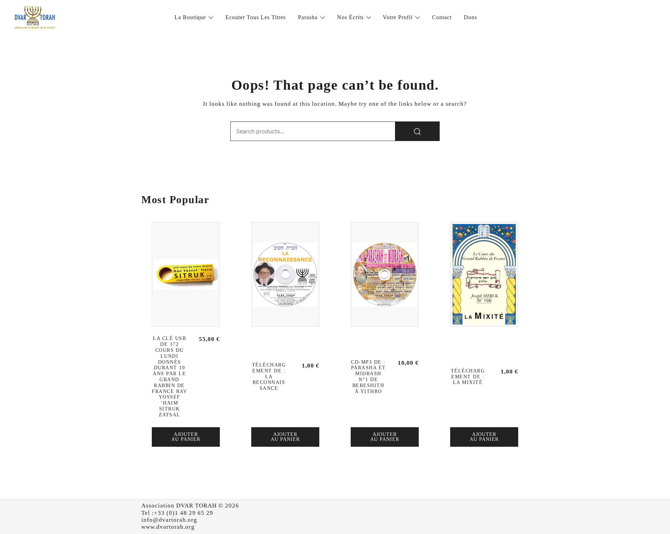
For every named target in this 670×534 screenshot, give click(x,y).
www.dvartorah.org (168, 527)
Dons (470, 17)
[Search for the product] (417, 131)
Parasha (308, 17)
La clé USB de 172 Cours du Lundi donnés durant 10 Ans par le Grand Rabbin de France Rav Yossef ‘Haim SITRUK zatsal (169, 376)
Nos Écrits (350, 17)
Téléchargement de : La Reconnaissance (269, 376)
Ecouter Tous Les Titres (255, 17)
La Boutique (190, 17)
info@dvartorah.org (169, 520)
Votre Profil (397, 17)
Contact (442, 17)
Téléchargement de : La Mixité (468, 376)
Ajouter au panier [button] (185, 437)
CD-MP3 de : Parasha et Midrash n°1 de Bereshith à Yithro (368, 376)
